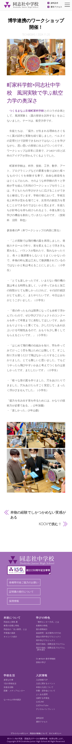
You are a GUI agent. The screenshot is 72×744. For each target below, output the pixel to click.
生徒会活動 (8, 687)
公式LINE (40, 701)
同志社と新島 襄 (11, 621)
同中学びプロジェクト (45, 640)
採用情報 (14, 601)
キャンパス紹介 (10, 636)
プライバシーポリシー (19, 733)
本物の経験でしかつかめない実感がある (38, 515)
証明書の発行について (21, 591)
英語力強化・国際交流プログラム (50, 644)
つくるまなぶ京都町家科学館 (25, 110)
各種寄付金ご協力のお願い (23, 582)
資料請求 (54, 3)
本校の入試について (44, 687)
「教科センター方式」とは (47, 621)
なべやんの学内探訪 (12, 699)
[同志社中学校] (21, 6)
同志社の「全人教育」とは (15, 629)
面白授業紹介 (42, 629)
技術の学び (41, 662)
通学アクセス (56, 7)
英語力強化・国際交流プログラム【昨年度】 (50, 648)
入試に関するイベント (45, 683)
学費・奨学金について (45, 690)
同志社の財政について (38, 733)
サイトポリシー (55, 733)
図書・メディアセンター (14, 690)
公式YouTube (42, 705)
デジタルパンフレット (45, 709)
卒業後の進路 (9, 633)
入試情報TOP (42, 679)
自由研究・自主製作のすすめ (48, 633)
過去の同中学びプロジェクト (48, 636)
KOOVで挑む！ (50, 524)
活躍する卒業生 (42, 698)
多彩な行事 (8, 679)
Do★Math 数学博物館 (45, 658)
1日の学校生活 (10, 683)
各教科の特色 (42, 625)
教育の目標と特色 (11, 625)
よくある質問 (42, 694)
